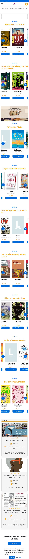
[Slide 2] (15, 17)
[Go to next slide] (25, 40)
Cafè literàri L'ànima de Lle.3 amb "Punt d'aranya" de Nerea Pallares (14, 511)
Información (4, 1)
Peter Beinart (18, 237)
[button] (1, 16)
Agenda (4, 420)
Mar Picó (18, 406)
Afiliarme (14, 543)
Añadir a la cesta (18, 54)
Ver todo (14, 21)
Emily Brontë (18, 322)
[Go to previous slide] (3, 40)
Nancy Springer (18, 93)
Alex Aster (25, 193)
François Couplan (11, 364)
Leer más (18, 557)
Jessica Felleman (18, 151)
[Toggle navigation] (2, 4)
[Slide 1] (13, 17)
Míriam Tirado (4, 406)
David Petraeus (7, 237)
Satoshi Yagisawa (14, 281)
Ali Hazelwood (4, 151)
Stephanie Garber (11, 193)
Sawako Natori (4, 281)
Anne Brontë (4, 322)
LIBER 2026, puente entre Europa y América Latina (14, 476)
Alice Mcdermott (4, 49)
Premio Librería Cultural (14, 440)
